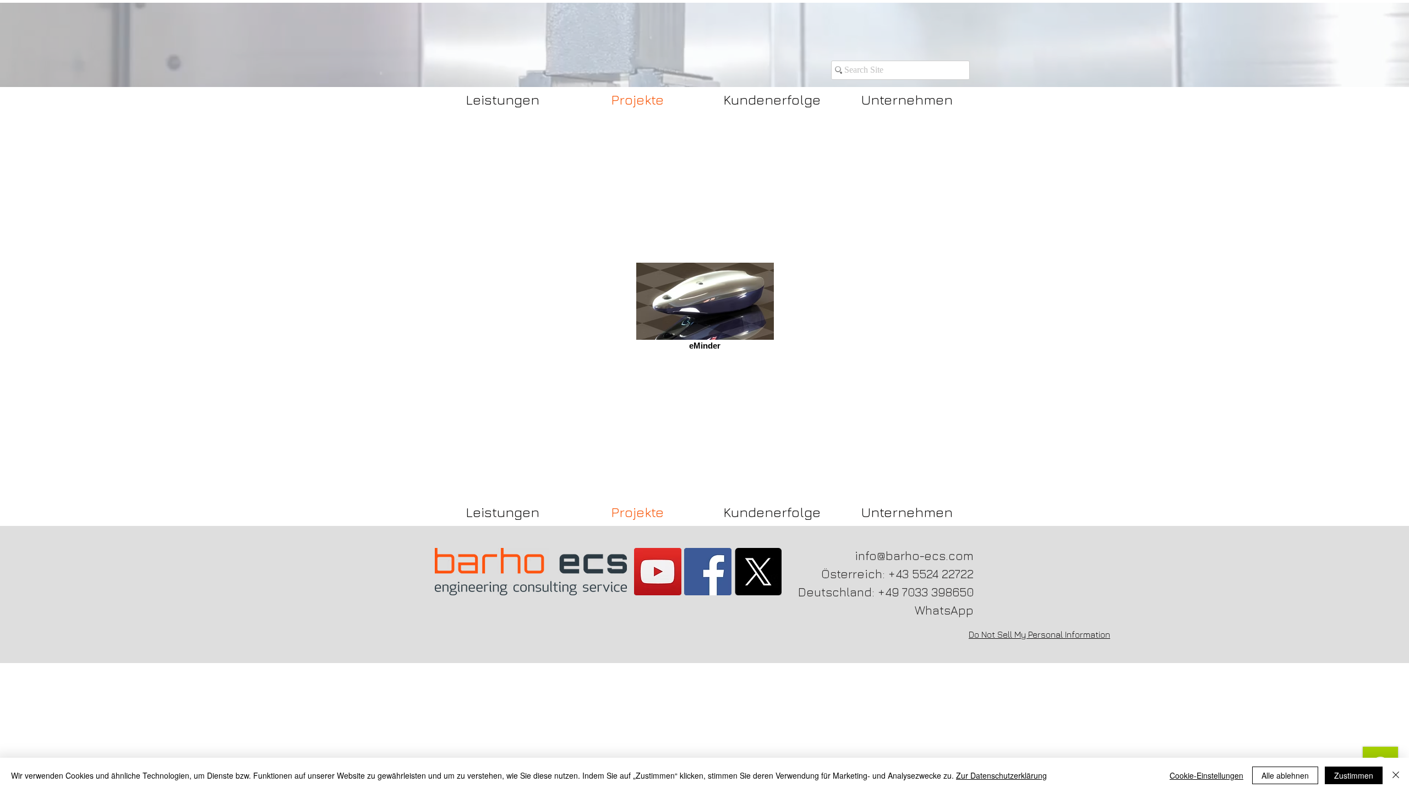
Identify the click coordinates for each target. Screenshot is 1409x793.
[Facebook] (707, 571)
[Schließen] (1395, 775)
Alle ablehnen (1285, 775)
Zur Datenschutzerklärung (1001, 775)
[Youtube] (657, 571)
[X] (758, 571)
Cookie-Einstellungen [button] (1206, 775)
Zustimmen (1353, 775)
